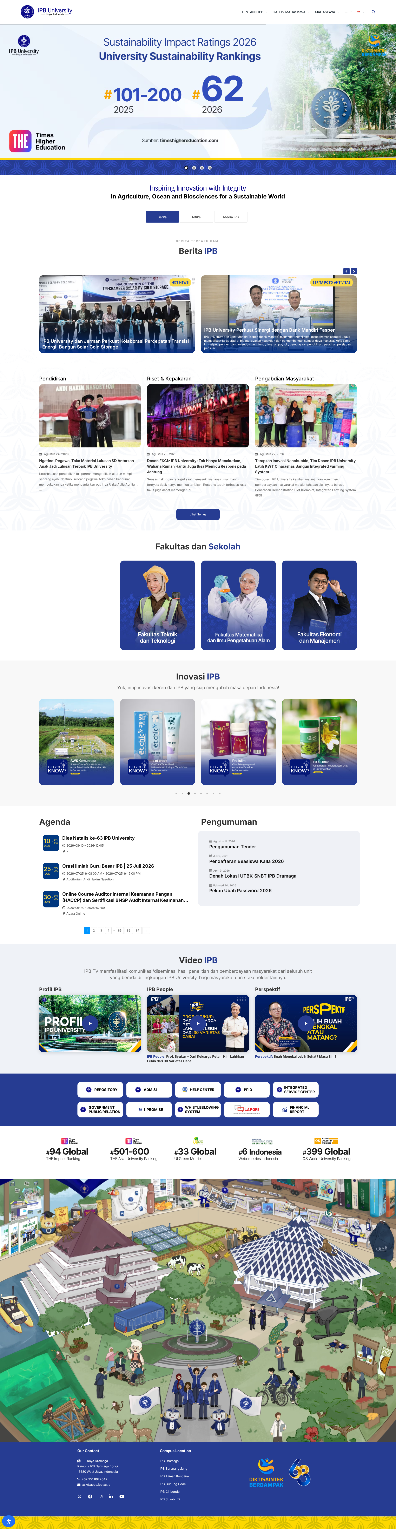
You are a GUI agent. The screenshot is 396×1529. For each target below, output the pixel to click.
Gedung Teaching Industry (233, 333)
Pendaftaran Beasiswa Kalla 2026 (246, 861)
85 (119, 930)
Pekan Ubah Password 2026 (240, 890)
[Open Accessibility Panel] (8, 1521)
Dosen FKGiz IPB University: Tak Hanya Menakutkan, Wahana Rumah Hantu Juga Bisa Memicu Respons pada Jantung (196, 466)
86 (129, 930)
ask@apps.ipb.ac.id (96, 1485)
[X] (79, 1497)
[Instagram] (100, 1497)
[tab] (162, 217)
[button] (176, 793)
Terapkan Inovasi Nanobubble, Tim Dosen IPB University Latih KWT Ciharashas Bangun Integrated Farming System (305, 466)
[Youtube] (122, 1497)
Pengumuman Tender (232, 846)
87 (137, 930)
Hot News (180, 282)
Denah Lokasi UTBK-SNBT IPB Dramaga (253, 876)
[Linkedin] (111, 1497)
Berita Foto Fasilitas (332, 282)
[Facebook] (90, 1497)
